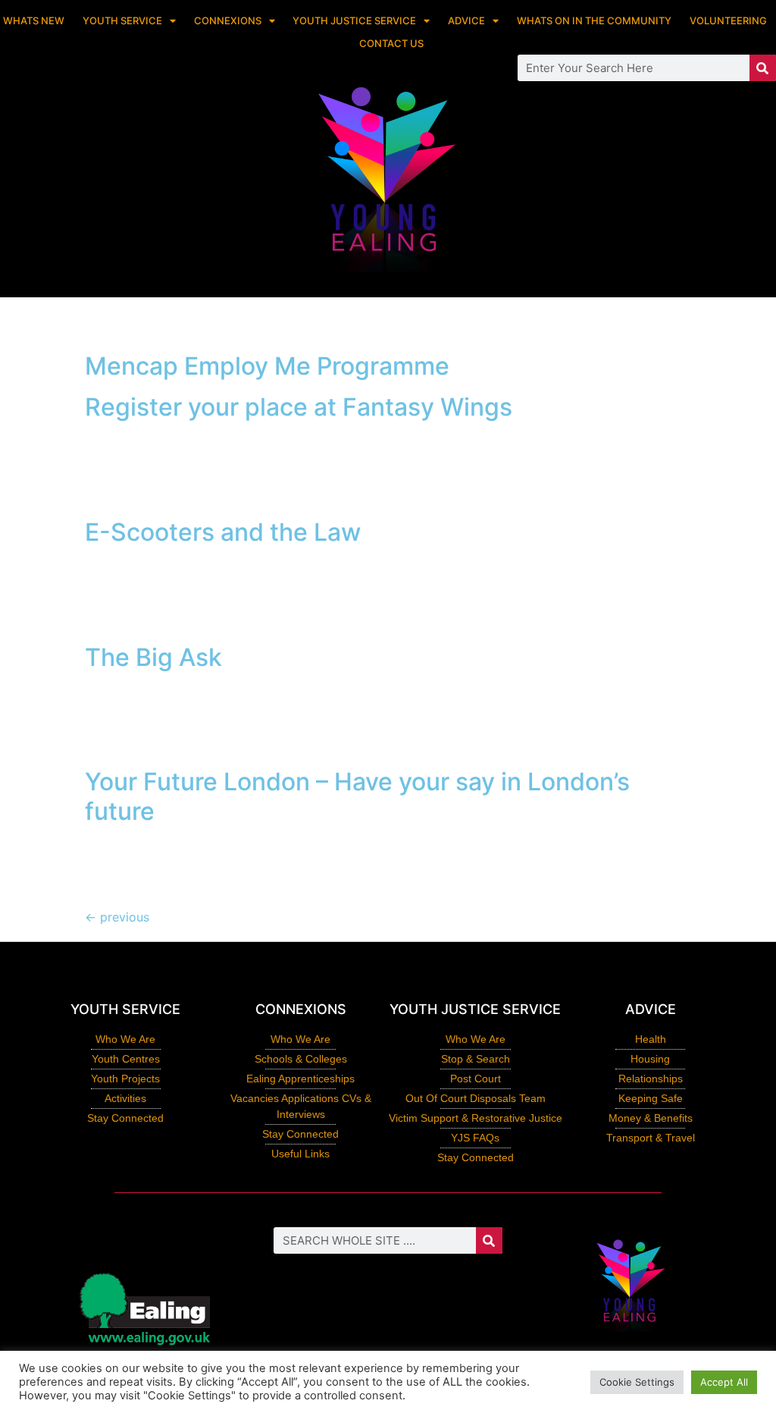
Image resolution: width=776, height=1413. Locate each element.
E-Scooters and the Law (223, 532)
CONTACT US (391, 43)
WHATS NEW (33, 20)
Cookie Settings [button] (636, 1382)
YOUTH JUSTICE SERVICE (354, 20)
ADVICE (466, 20)
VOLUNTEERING (728, 20)
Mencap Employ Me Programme (267, 366)
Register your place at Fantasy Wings (298, 407)
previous (117, 917)
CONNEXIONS (227, 20)
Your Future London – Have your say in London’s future (357, 796)
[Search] (762, 68)
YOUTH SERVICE (122, 20)
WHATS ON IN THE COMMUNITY (594, 20)
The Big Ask (153, 657)
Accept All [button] (724, 1382)
